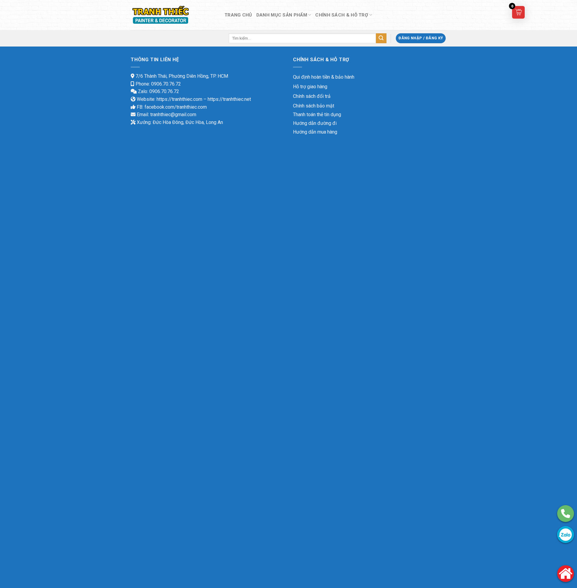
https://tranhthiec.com (179, 99)
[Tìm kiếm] (381, 38)
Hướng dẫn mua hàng (315, 132)
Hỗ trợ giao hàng (310, 86)
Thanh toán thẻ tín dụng (317, 114)
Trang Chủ (238, 15)
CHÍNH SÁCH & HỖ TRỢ (341, 15)
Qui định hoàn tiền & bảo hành (323, 77)
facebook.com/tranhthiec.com (176, 107)
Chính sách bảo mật (313, 106)
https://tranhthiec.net (229, 99)
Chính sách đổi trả (312, 96)
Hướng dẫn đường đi (315, 123)
